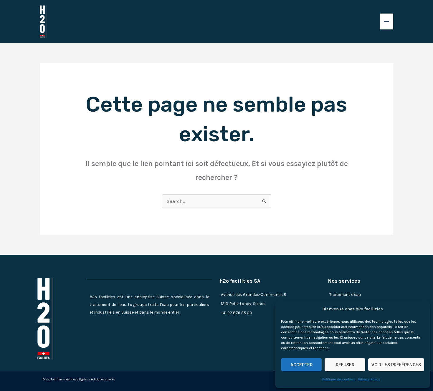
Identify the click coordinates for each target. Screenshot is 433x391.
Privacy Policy (369, 379)
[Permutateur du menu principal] (387, 21)
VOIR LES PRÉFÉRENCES (396, 365)
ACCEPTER (301, 365)
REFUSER (345, 365)
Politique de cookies (338, 379)
